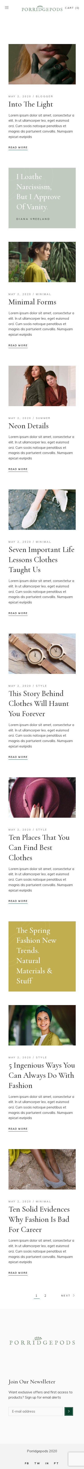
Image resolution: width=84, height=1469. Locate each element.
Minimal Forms (32, 302)
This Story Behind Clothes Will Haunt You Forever (39, 704)
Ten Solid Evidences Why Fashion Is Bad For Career (39, 1219)
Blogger (44, 96)
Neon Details (29, 426)
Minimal (43, 294)
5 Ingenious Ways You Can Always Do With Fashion (42, 1075)
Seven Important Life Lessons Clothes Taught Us (41, 560)
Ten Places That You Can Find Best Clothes (39, 847)
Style (41, 685)
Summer (43, 418)
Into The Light (31, 104)
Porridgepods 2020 (42, 1451)
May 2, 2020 (20, 96)
